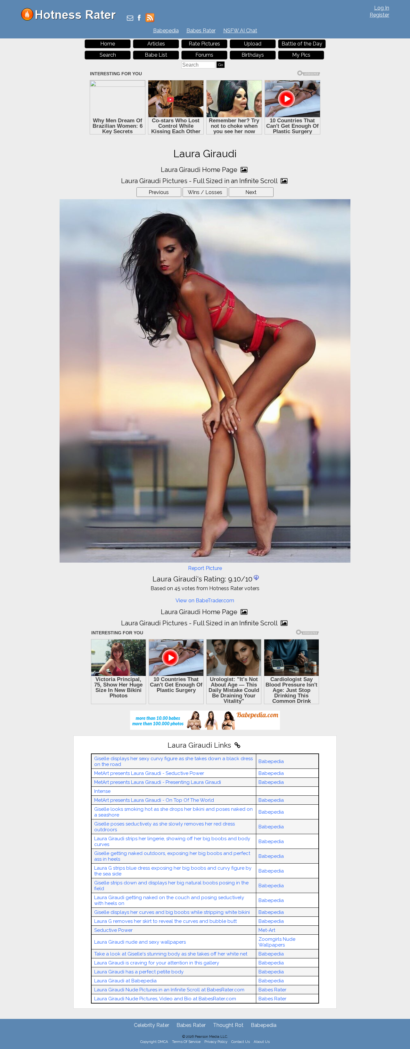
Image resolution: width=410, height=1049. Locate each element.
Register (379, 15)
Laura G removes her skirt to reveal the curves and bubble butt (165, 921)
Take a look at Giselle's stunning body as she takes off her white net (170, 954)
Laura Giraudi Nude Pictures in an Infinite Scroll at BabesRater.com (169, 990)
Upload (252, 44)
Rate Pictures (204, 44)
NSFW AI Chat (240, 31)
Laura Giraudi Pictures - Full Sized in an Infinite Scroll (200, 181)
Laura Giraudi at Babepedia (125, 981)
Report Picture (205, 568)
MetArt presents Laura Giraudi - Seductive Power (149, 773)
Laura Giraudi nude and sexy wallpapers (140, 942)
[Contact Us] (130, 18)
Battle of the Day (302, 44)
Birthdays (253, 55)
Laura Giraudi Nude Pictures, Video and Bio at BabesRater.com (165, 999)
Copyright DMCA (154, 1041)
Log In (381, 8)
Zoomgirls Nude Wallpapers (276, 942)
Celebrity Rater (151, 1025)
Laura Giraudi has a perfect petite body (139, 972)
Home (107, 44)
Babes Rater (201, 31)
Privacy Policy (215, 1041)
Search (108, 55)
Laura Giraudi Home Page (200, 170)
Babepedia (166, 31)
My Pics (301, 55)
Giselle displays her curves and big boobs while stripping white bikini (172, 912)
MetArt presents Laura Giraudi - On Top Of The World (154, 800)
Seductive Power (113, 930)
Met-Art (266, 930)
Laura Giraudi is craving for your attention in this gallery (156, 963)
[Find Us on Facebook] (139, 18)
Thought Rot (228, 1025)
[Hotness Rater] (71, 19)
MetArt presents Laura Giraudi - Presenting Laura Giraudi (157, 782)
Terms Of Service (186, 1041)
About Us (262, 1041)
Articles (156, 44)
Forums (204, 55)
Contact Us (240, 1041)
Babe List (156, 55)
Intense (102, 791)
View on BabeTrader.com (205, 601)
